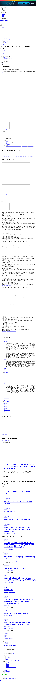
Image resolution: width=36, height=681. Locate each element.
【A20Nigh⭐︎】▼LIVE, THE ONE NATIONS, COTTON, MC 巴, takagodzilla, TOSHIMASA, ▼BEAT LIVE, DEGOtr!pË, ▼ (19, 545)
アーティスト (4, 51)
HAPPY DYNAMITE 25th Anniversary (16, 613)
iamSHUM (25, 146)
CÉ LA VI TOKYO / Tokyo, (9, 521)
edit (6, 17)
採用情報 (7, 666)
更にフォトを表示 (5, 194)
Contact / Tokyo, (7, 513)
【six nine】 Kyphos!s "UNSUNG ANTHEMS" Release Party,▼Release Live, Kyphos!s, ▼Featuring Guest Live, (19, 601)
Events (3, 27)
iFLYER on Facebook (7, 669)
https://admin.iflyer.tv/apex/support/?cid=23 (8, 285)
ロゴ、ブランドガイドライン (11, 667)
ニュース (3, 54)
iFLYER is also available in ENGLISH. (8, 22)
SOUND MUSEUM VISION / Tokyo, (11, 533)
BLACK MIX (8, 590)
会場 (3, 53)
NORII (23, 146)
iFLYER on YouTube (7, 671)
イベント (3, 14)
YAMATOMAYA (30, 146)
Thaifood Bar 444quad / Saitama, (10, 570)
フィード (3, 52)
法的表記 (7, 665)
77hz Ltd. (12, 653)
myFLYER (4, 17)
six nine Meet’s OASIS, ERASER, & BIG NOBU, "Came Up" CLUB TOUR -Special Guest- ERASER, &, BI (19, 624)
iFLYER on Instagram (7, 670)
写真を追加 (4, 193)
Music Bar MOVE (10, 645)
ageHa (7, 141)
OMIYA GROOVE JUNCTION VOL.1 (16, 568)
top (0, 680)
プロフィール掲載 (7, 39)
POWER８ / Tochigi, (8, 549)
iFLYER (5, 652)
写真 (3, 16)
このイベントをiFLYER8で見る (24, 3)
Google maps (8, 144)
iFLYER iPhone (6, 676)
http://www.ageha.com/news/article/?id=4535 (9, 331)
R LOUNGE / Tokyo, (8, 615)
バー (3, 15)
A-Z (4, 37)
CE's (5, 636)
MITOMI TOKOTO (18, 146)
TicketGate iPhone (7, 677)
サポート (7, 664)
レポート (5, 42)
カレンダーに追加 (5, 129)
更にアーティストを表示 (6, 339)
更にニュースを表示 (5, 440)
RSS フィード (6, 672)
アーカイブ (6, 41)
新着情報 (32, 3)
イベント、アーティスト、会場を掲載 (12, 660)
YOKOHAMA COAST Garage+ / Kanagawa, (12, 561)
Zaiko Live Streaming (7, 505)
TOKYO (9, 142)
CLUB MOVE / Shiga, (8, 638)
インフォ (7, 662)
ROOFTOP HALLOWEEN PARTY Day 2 (17, 519)
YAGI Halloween (9, 511)
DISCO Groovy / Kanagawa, (9, 592)
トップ (3, 50)
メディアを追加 (5, 434)
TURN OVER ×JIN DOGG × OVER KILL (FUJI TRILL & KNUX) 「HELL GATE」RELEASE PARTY (18, 529)
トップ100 (6, 38)
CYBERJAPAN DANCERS (10, 146)
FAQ (7, 663)
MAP (7, 142)
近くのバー (8, 143)
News (3, 40)
